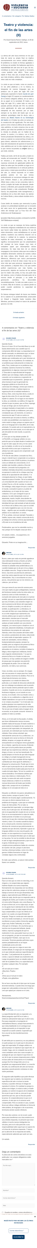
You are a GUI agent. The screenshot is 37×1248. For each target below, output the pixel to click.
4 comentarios (6, 16)
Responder (31, 547)
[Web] (18, 1206)
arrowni (8, 552)
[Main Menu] (35, 8)
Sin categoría (16, 16)
